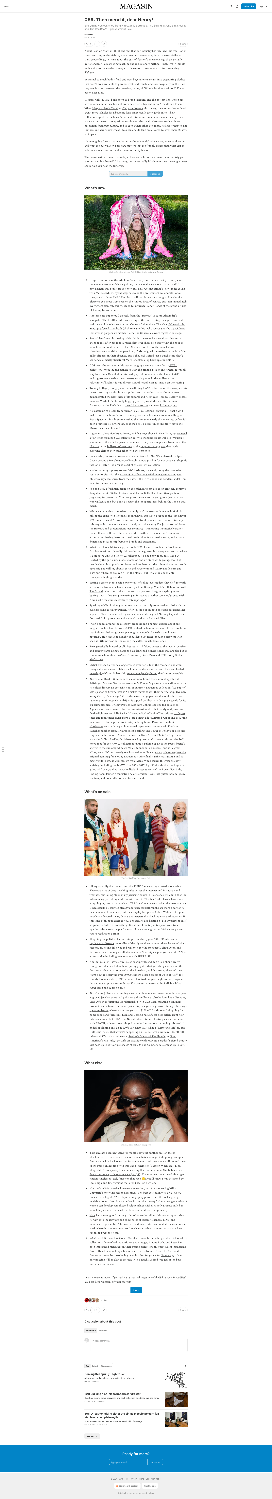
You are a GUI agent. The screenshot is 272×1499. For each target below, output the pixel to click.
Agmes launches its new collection (110, 709)
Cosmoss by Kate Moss (141, 655)
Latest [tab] (95, 1366)
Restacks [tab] (103, 1330)
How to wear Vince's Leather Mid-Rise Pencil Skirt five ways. (113, 1421)
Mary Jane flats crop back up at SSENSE (149, 360)
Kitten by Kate (164, 1251)
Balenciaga (167, 1255)
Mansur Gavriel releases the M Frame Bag (128, 683)
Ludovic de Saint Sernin (141, 735)
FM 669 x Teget (166, 735)
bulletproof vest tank (119, 446)
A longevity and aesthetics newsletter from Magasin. (110, 1378)
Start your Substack (128, 1486)
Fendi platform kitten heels (106, 329)
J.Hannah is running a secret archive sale (128, 993)
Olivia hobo (150, 479)
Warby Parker (118, 610)
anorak (166, 696)
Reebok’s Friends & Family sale (146, 1036)
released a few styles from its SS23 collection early (138, 436)
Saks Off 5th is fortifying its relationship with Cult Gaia (123, 1002)
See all (90, 1436)
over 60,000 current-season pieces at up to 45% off (148, 975)
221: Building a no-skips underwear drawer (112, 1394)
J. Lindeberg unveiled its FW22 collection (114, 556)
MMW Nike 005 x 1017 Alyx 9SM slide (140, 765)
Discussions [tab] (106, 1366)
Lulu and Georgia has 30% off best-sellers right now (153, 1015)
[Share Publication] (237, 6)
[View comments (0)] (97, 44)
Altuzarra (118, 520)
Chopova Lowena (132, 108)
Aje (132, 520)
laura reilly (89, 34)
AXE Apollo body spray (129, 1197)
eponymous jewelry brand (142, 673)
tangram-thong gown (153, 446)
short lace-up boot (159, 669)
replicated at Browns (102, 943)
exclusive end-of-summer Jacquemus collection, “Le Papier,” (150, 688)
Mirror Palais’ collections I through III (147, 411)
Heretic (127, 1260)
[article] (136, 1380)
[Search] (231, 6)
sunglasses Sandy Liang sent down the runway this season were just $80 (136, 1172)
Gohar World (127, 1238)
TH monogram (168, 405)
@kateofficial (97, 1251)
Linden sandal (171, 479)
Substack (122, 1493)
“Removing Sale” (167, 1028)
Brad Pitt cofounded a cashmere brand (127, 679)
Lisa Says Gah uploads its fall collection (154, 705)
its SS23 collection (117, 493)
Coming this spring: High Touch (105, 1374)
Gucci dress (178, 329)
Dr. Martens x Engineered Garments (141, 739)
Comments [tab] (91, 1330)
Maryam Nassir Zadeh (105, 108)
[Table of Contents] (3, 749)
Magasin (106, 1282)
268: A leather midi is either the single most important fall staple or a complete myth (121, 1415)
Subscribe (248, 6)
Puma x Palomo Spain (147, 744)
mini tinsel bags (110, 718)
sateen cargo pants (145, 696)
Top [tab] (87, 1366)
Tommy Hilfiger (99, 388)
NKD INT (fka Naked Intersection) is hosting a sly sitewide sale (147, 1019)
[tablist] (96, 1330)
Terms (141, 1478)
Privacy (133, 1478)
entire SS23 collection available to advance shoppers (150, 475)
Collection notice (154, 1478)
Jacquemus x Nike (134, 757)
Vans (92, 1215)
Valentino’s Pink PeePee (104, 739)
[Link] (80, 188)
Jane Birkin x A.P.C (120, 628)
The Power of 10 (155, 731)
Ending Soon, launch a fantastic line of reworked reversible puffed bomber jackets (139, 774)
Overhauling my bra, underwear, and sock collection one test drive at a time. (121, 1397)
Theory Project (121, 705)
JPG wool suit (176, 324)
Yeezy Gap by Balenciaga (104, 696)
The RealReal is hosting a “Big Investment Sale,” (158, 921)
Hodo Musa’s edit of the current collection (134, 465)
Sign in (263, 6)
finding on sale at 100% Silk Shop (121, 1028)
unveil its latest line (136, 405)
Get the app (150, 1486)
